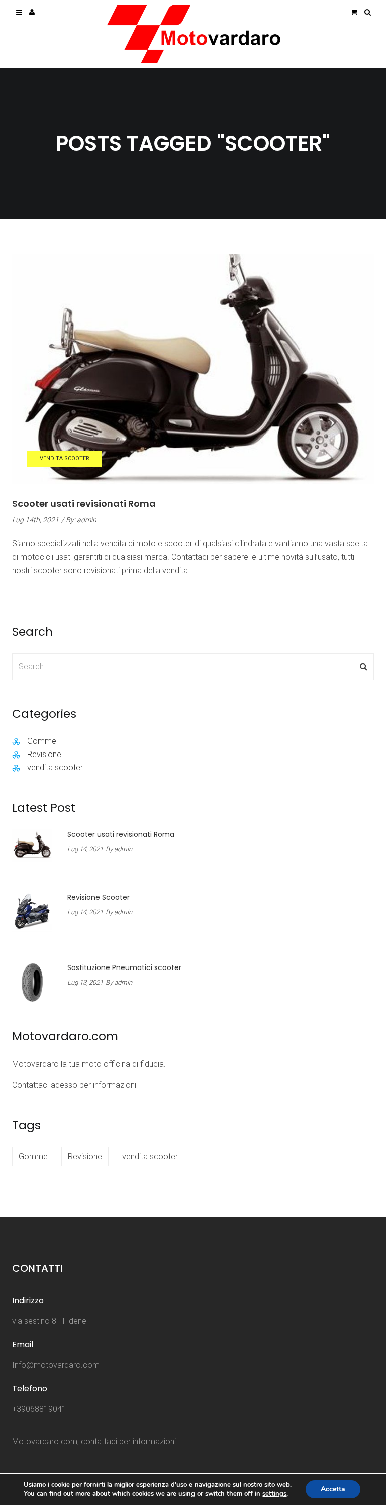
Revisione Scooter (98, 897)
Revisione (44, 754)
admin (86, 520)
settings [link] (274, 1493)
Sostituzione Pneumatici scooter (124, 967)
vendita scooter (64, 458)
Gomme (41, 741)
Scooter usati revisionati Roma (84, 503)
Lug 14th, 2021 (35, 520)
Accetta (333, 1489)
